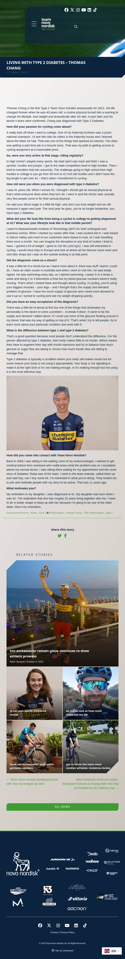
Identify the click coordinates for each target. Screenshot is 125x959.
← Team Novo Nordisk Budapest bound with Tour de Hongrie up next (32, 781)
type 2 (109, 513)
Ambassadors (56, 513)
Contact (54, 932)
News (34, 513)
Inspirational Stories (18, 513)
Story (41, 513)
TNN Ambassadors (94, 513)
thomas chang (74, 513)
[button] (34, 24)
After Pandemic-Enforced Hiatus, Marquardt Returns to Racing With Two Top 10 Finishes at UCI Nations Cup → (90, 784)
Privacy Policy (67, 932)
